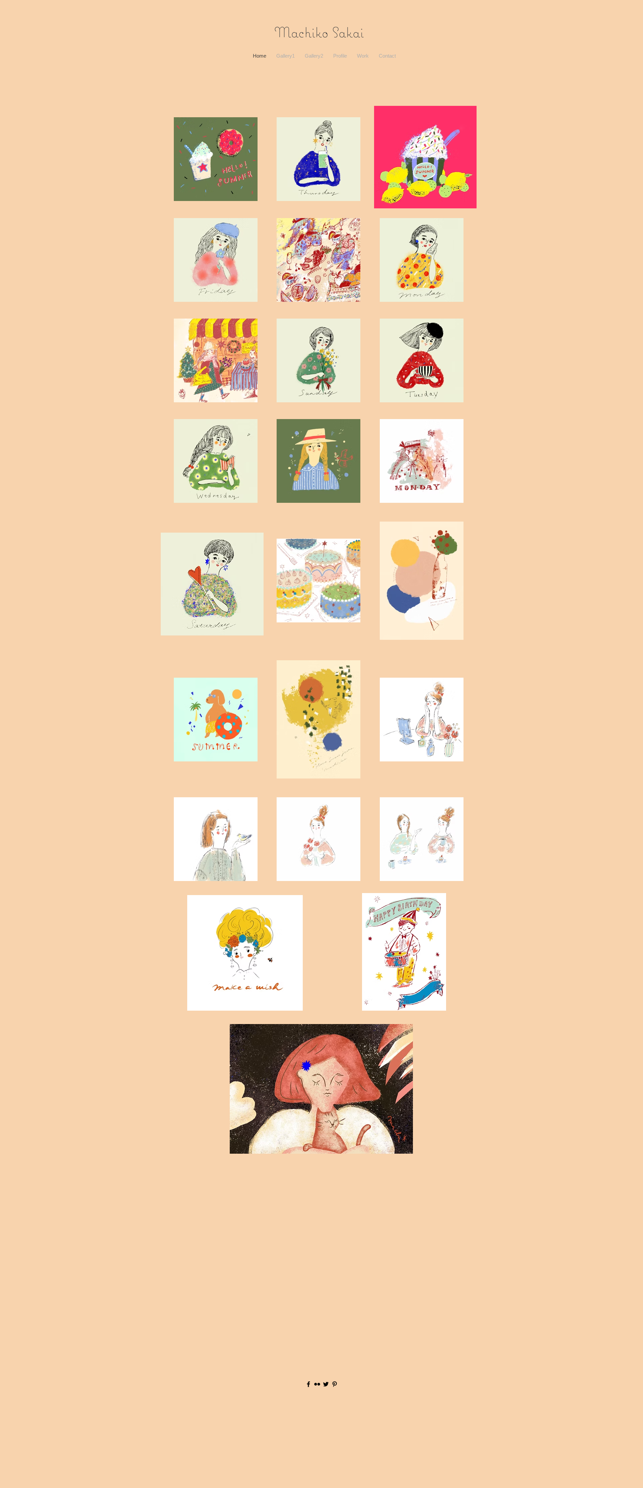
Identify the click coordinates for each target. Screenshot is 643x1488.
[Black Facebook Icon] (308, 1384)
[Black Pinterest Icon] (334, 1384)
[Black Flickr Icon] (317, 1384)
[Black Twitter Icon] (326, 1384)
